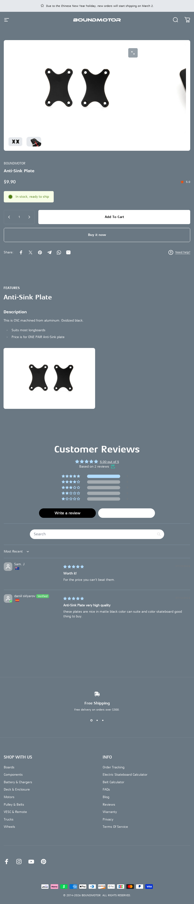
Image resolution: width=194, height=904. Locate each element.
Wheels (9, 827)
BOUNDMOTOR (14, 163)
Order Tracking (113, 767)
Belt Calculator (113, 782)
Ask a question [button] (126, 513)
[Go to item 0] (15, 141)
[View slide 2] (97, 720)
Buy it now (97, 235)
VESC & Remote (15, 812)
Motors (9, 797)
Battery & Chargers (18, 782)
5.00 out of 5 (109, 462)
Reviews (109, 804)
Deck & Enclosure (17, 789)
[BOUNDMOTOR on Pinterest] (43, 861)
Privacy (108, 819)
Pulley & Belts (14, 804)
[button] (71, 476)
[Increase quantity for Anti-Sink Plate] (29, 217)
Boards (9, 767)
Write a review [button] (67, 513)
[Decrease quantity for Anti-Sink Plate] (8, 217)
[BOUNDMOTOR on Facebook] (6, 861)
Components (13, 774)
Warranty (110, 812)
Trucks (8, 819)
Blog (106, 797)
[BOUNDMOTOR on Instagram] (19, 861)
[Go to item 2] (33, 141)
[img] (73, 567)
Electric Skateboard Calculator (125, 774)
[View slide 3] (103, 720)
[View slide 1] (91, 720)
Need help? (182, 252)
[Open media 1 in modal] (133, 53)
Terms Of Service (115, 827)
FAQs (106, 789)
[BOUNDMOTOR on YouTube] (31, 861)
